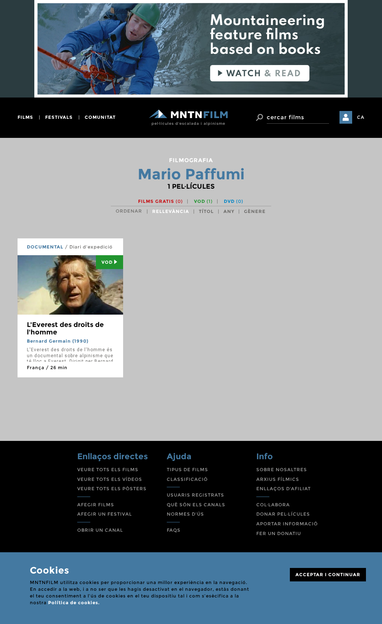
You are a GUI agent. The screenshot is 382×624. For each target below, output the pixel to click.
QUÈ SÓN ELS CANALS (196, 504)
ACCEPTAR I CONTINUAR (327, 574)
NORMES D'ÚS (185, 514)
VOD (203, 201)
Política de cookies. (74, 602)
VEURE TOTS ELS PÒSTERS (112, 488)
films (25, 117)
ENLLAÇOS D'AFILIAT (283, 488)
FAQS (174, 530)
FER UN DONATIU (278, 533)
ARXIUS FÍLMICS (277, 479)
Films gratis (160, 201)
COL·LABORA (273, 504)
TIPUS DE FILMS (187, 469)
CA (360, 117)
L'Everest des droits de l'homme (65, 328)
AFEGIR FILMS (95, 504)
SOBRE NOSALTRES (281, 469)
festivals (59, 117)
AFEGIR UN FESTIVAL (104, 514)
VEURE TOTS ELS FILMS (107, 469)
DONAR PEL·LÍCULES (283, 514)
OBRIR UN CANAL (100, 530)
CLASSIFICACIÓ (187, 479)
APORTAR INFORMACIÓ (287, 523)
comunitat (100, 117)
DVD (233, 201)
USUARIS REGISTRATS (195, 495)
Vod (107, 262)
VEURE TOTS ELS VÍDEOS (109, 479)
